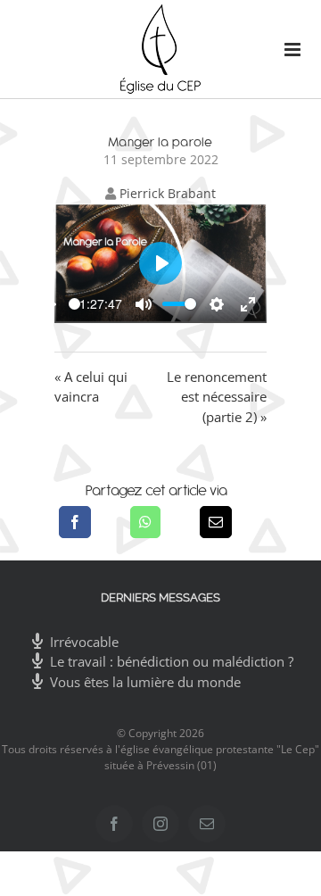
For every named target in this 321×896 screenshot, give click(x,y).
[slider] (74, 303)
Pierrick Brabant (167, 193)
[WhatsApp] (145, 522)
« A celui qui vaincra (91, 387)
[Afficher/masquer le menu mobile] (285, 49)
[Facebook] (74, 522)
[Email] (215, 522)
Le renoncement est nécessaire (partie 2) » (217, 397)
